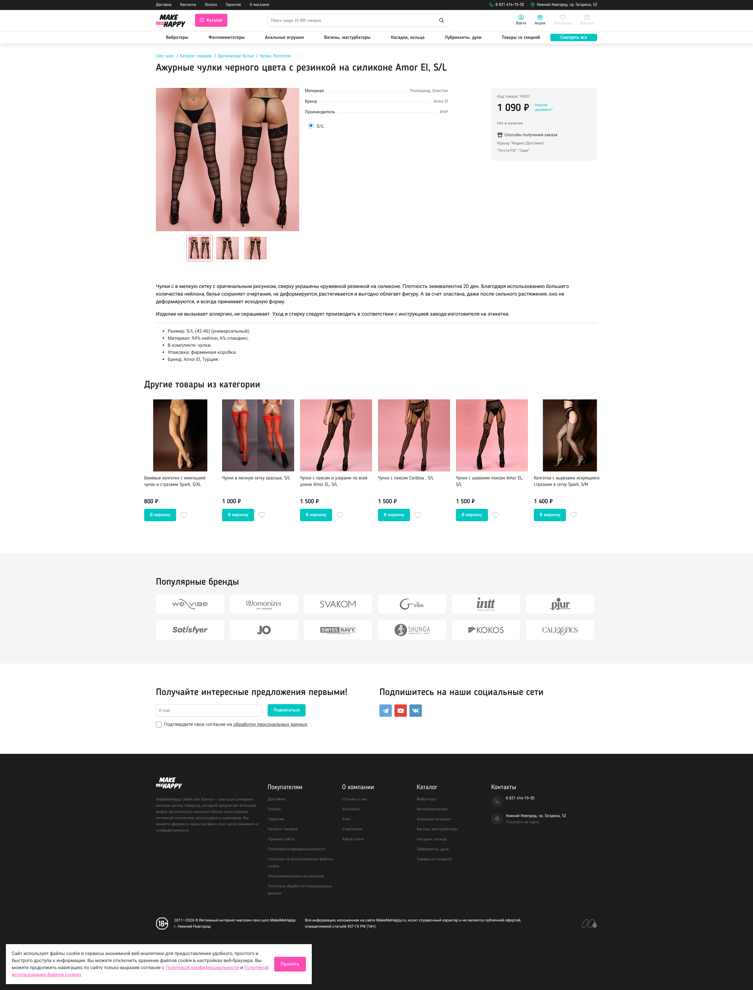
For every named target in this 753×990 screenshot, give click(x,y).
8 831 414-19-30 (510, 5)
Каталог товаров (195, 56)
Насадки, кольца (407, 37)
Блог (346, 819)
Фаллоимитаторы (227, 37)
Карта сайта (353, 839)
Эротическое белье (236, 56)
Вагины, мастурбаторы (347, 37)
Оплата (211, 5)
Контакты (188, 5)
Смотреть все (573, 37)
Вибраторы (177, 37)
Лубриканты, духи (463, 37)
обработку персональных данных (270, 724)
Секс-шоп (165, 56)
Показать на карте (522, 822)
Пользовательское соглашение (296, 876)
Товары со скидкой (521, 37)
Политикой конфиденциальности (202, 967)
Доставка (163, 5)
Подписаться (287, 710)
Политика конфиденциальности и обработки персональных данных (217, 956)
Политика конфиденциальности (296, 849)
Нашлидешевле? (544, 107)
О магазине (259, 5)
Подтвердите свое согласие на (235, 724)
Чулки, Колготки (275, 56)
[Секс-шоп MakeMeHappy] (170, 21)
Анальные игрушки (284, 37)
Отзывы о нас (354, 799)
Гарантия (233, 5)
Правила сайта (281, 839)
